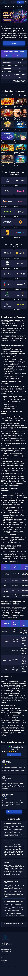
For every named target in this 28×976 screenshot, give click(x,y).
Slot (23, 95)
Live (10, 95)
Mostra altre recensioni (14, 811)
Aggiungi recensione (14, 754)
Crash (16, 95)
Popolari (3, 95)
